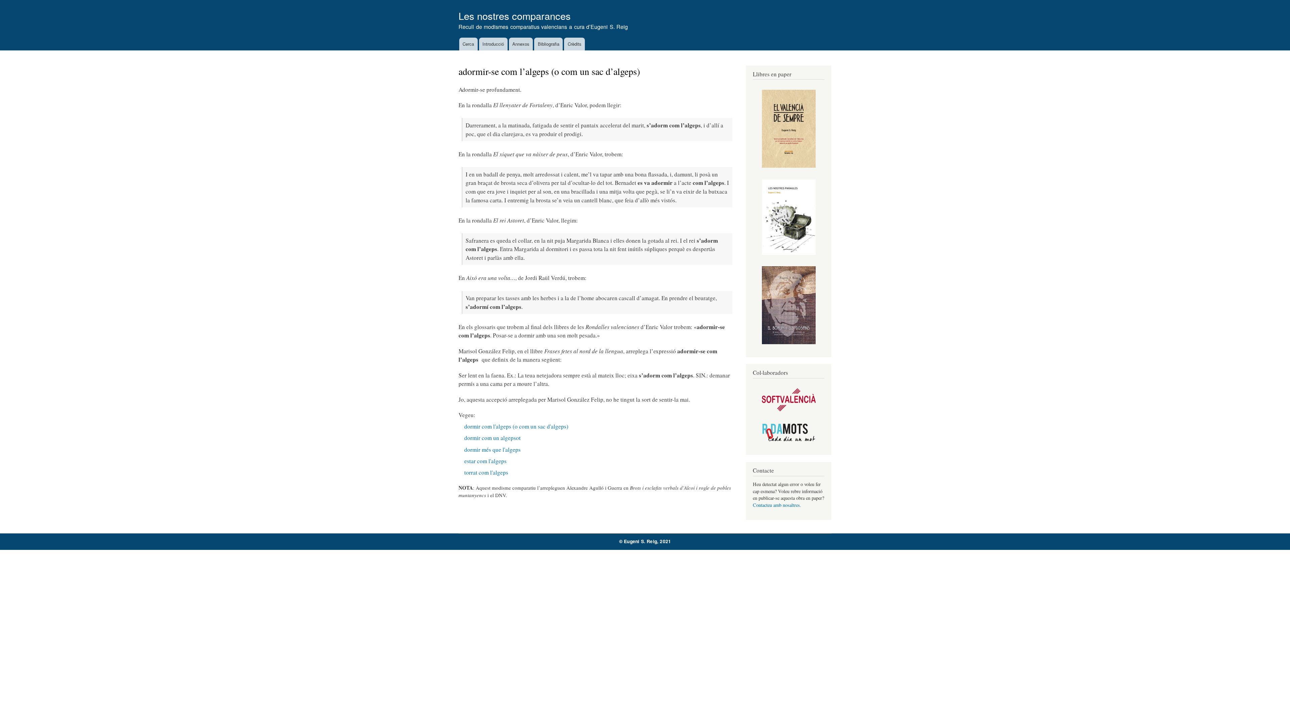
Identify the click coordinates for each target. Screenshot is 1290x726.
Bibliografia (548, 44)
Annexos (520, 44)
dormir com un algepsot (492, 438)
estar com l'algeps (485, 461)
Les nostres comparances (515, 16)
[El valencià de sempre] (789, 166)
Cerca (468, 44)
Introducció (493, 44)
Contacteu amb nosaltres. (777, 505)
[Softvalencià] (789, 409)
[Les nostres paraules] (789, 253)
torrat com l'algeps (486, 472)
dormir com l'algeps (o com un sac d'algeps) (516, 426)
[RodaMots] (789, 440)
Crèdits (575, 44)
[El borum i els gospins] (789, 342)
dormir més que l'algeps (492, 449)
